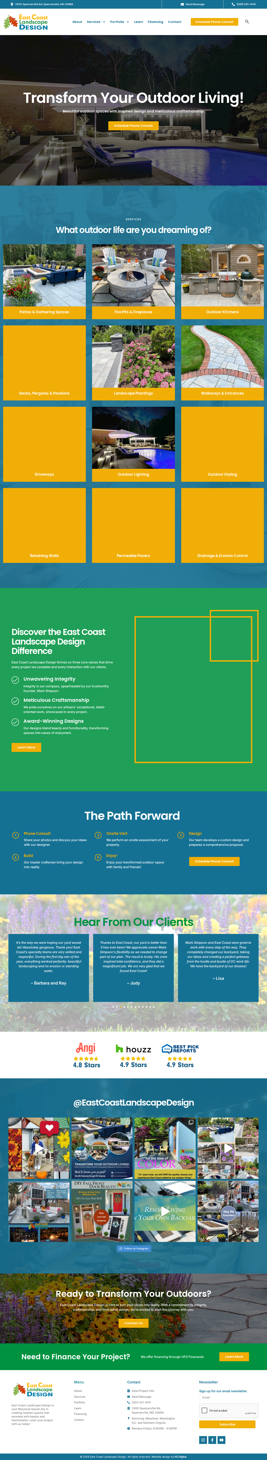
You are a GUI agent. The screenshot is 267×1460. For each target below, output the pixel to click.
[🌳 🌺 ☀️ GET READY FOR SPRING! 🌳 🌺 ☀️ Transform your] (228, 1148)
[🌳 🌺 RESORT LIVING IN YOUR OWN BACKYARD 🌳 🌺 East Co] (165, 1211)
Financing (155, 22)
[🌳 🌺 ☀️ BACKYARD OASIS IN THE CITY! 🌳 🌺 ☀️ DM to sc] (39, 1211)
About (77, 22)
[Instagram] (203, 1440)
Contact (174, 22)
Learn (138, 22)
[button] (247, 22)
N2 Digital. (181, 1456)
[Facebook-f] (212, 1440)
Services (93, 22)
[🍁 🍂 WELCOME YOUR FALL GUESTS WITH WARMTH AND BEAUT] (102, 1211)
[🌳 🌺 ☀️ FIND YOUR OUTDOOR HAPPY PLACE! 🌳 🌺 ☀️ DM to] (39, 1148)
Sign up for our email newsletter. (223, 1391)
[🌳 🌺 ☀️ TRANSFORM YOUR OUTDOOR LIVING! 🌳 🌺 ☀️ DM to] (102, 1148)
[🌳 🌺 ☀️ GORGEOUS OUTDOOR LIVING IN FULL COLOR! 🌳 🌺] (165, 1148)
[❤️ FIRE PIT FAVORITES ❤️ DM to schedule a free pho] (228, 1211)
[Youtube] (221, 1440)
